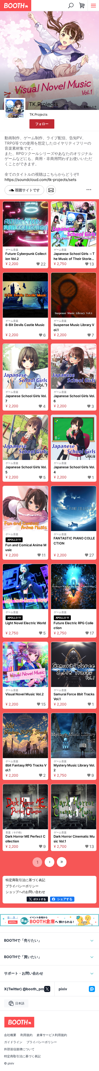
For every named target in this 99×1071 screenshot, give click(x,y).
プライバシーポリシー (41, 1042)
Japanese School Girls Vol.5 (26, 469)
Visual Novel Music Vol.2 (24, 694)
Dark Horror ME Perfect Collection (25, 838)
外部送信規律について (19, 1049)
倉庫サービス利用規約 (52, 1035)
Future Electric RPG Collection (73, 625)
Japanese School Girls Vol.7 (26, 398)
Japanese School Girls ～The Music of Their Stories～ (74, 256)
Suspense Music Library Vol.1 (74, 327)
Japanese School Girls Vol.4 (74, 469)
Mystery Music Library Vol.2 (74, 767)
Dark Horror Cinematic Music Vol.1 (74, 838)
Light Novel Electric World (25, 623)
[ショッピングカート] (82, 5)
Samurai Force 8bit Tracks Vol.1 (74, 696)
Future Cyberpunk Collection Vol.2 (25, 256)
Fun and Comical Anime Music (25, 547)
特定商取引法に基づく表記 (22, 1056)
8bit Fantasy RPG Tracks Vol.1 (25, 767)
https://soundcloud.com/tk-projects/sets (40, 179)
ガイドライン (13, 1042)
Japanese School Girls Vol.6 (74, 398)
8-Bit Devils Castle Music (25, 325)
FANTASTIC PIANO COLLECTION (74, 540)
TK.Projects (38, 114)
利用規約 (26, 1035)
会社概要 (10, 1035)
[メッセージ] (51, 190)
